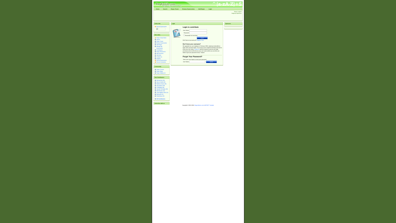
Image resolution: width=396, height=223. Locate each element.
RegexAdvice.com (199, 105)
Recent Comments (161, 62)
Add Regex (201, 9)
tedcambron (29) (160, 85)
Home (157, 9)
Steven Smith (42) (160, 82)
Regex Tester (175, 9)
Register (158, 58)
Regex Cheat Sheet (161, 37)
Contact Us (159, 57)
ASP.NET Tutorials (209, 105)
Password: (186, 32)
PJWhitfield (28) (160, 87)
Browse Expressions (188, 9)
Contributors (159, 50)
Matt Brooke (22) (160, 90)
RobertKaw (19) (160, 96)
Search (165, 9)
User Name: (186, 30)
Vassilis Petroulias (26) (162, 89)
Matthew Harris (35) (161, 83)
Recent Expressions (161, 26)
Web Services (159, 53)
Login (210, 9)
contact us (197, 49)
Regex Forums (160, 69)
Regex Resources (161, 51)
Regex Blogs (159, 71)
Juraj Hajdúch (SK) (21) (162, 92)
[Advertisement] (192, 15)
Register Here (200, 40)
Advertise (158, 55)
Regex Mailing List (161, 73)
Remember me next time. (191, 35)
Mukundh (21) (159, 94)
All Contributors (160, 99)
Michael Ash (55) (160, 80)
